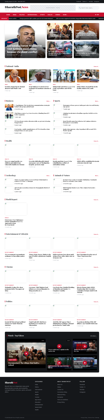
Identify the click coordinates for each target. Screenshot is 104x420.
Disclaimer (60, 397)
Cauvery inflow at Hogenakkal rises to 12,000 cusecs (85, 54)
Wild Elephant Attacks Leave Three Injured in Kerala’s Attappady (79, 188)
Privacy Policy (61, 402)
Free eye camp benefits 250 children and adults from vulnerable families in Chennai (14, 162)
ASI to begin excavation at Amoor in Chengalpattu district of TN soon (31, 188)
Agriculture (38, 399)
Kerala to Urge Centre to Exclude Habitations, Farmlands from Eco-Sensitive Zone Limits (80, 180)
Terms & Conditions (62, 399)
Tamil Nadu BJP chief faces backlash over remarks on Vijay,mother (37, 323)
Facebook (78, 1)
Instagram (96, 1)
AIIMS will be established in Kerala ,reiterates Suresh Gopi (88, 162)
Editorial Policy (61, 394)
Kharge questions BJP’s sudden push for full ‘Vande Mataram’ (30, 18)
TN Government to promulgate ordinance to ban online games (15, 255)
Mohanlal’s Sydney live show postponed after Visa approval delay (14, 289)
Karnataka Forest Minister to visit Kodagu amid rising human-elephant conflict (24, 49)
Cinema (57, 14)
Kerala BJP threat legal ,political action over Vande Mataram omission (15, 323)
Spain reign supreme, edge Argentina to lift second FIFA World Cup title (79, 129)
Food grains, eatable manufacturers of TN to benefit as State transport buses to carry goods (32, 129)
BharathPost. (16, 7)
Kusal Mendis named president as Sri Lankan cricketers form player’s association (79, 121)
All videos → (93, 336)
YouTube (91, 1)
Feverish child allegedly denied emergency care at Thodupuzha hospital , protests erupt (39, 162)
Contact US (60, 389)
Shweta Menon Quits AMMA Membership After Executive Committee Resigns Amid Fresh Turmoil (87, 289)
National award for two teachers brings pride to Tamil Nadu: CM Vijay (86, 35)
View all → (96, 66)
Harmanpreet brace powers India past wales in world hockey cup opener (81, 106)
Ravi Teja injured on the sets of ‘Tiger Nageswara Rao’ (87, 255)
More (64, 14)
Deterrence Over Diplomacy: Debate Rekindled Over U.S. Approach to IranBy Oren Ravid (14, 222)
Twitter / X (84, 1)
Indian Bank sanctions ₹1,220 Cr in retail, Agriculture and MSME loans (64, 88)
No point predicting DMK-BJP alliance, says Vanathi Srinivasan (87, 322)
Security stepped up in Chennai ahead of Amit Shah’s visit (15, 87)
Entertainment (39, 404)
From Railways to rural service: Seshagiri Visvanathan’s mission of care (40, 88)
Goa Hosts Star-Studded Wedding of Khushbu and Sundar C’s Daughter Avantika (63, 289)
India (14, 14)
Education (37, 402)
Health (50, 14)
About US (59, 384)
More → (49, 101)
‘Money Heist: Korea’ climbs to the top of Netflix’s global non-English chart (40, 256)
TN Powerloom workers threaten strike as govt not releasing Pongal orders (32, 121)
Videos (59, 387)
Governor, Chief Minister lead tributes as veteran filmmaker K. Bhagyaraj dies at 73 (39, 289)
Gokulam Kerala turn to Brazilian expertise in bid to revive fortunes (80, 114)
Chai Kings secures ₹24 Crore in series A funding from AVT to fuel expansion (31, 114)
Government (38, 407)
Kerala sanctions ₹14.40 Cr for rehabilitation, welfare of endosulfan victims (62, 162)
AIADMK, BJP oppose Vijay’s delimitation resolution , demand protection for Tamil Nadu (63, 323)
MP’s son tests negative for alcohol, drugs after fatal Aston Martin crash (70, 18)
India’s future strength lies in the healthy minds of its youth (87, 87)
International (32, 14)
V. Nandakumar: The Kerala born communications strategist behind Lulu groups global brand (32, 106)
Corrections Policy (62, 392)
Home (8, 14)
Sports (42, 14)
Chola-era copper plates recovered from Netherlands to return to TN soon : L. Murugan (31, 180)
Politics (22, 14)
